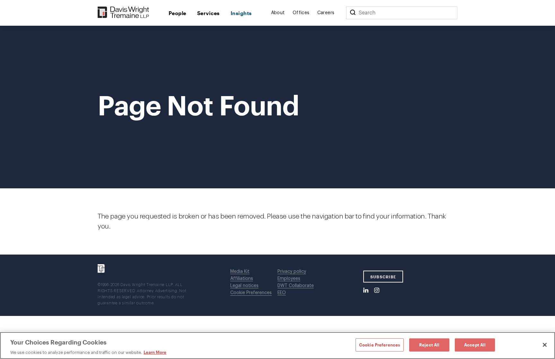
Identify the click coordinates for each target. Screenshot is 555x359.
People (177, 13)
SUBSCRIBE (383, 276)
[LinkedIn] (365, 290)
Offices (301, 13)
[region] (277, 345)
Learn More (155, 352)
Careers (326, 13)
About (278, 13)
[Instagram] (376, 290)
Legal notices (244, 285)
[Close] (545, 345)
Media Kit (240, 271)
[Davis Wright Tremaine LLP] (123, 12)
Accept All (475, 344)
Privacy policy (292, 271)
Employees (289, 278)
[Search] (353, 13)
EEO (282, 293)
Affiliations (241, 278)
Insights (241, 13)
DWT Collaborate (296, 285)
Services (208, 13)
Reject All (429, 344)
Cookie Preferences (251, 293)
